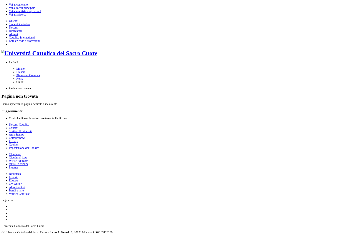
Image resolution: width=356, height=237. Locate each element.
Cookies (14, 144)
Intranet (13, 167)
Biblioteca (15, 173)
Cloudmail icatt (18, 157)
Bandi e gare (16, 190)
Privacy (13, 141)
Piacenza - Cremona (28, 75)
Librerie (13, 177)
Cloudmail (15, 154)
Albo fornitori (17, 187)
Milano (20, 68)
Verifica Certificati (19, 193)
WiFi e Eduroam (18, 160)
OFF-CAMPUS (18, 164)
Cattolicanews (17, 137)
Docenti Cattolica (19, 124)
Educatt (13, 180)
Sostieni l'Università (20, 131)
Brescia (20, 72)
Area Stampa (16, 134)
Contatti (13, 127)
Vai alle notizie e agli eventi (25, 11)
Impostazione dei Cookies (24, 147)
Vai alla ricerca (17, 14)
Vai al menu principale (22, 7)
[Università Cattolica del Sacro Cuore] (49, 53)
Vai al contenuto (18, 4)
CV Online (15, 183)
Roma (19, 78)
